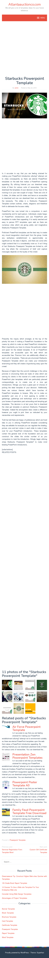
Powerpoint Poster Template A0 (24, 783)
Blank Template (8, 912)
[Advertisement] (24, 49)
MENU (42, 18)
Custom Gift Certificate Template (38, 849)
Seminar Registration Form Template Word (12, 849)
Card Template (7, 921)
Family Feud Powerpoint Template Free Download (29, 811)
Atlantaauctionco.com (24, 4)
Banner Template (8, 909)
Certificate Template (9, 925)
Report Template (8, 933)
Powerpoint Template (17, 840)
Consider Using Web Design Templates (16, 894)
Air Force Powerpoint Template (26, 728)
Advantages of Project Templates (14, 898)
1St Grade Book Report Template (14, 883)
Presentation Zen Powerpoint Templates (27, 756)
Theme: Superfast (37, 952)
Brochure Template (9, 917)
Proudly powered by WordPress (17, 952)
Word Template (7, 937)
